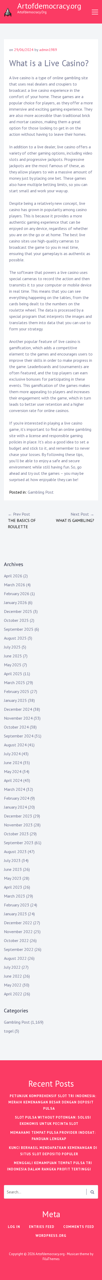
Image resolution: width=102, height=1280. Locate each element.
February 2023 (16, 904)
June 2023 (13, 869)
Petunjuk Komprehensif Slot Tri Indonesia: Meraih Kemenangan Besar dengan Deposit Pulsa (52, 1102)
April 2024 (13, 780)
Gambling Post (41, 492)
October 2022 (16, 940)
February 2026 (16, 593)
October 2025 (16, 620)
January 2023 (15, 913)
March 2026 (14, 584)
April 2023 (13, 887)
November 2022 (18, 931)
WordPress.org (51, 1235)
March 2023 (14, 896)
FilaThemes (51, 1259)
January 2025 (15, 700)
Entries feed (41, 1227)
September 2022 (18, 949)
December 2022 (18, 922)
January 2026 (15, 602)
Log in (14, 1227)
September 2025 (18, 629)
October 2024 (16, 727)
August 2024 (15, 744)
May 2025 (12, 664)
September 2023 (18, 842)
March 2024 (14, 789)
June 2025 (13, 655)
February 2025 (16, 691)
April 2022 (13, 993)
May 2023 (12, 878)
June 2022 (13, 976)
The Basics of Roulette (22, 520)
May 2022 (12, 985)
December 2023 (18, 816)
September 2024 (18, 735)
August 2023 (15, 851)
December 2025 (18, 611)
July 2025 (12, 647)
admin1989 (48, 49)
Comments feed (78, 1227)
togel (9, 1031)
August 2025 (15, 638)
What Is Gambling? (75, 517)
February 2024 (16, 798)
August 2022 (15, 958)
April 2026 (13, 575)
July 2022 (12, 967)
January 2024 (15, 807)
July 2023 (12, 860)
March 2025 (14, 682)
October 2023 (16, 833)
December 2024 (18, 709)
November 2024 (18, 718)
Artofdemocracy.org (49, 6)
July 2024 (12, 753)
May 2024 (12, 771)
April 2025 (13, 673)
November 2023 (18, 824)
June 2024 (13, 762)
